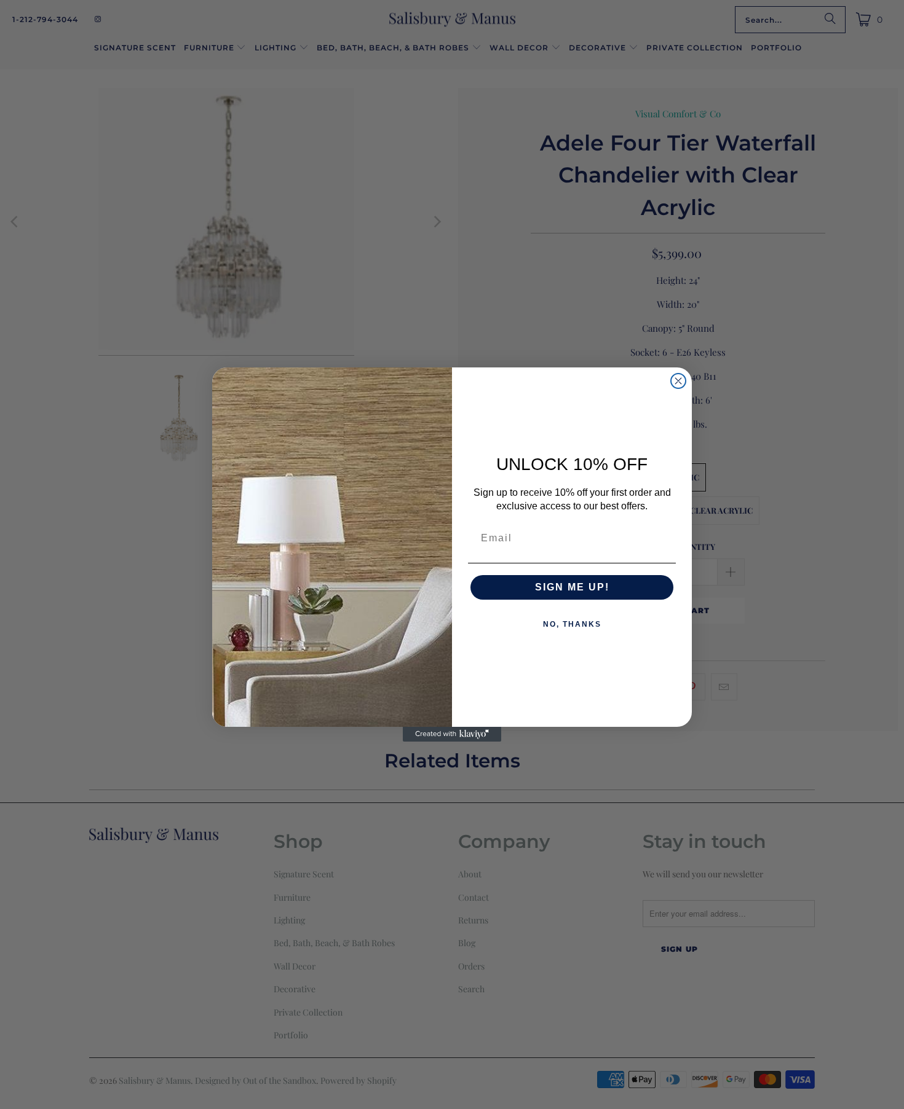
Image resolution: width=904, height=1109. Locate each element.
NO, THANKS (572, 624)
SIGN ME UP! (572, 587)
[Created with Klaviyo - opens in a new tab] (452, 734)
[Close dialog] (678, 381)
